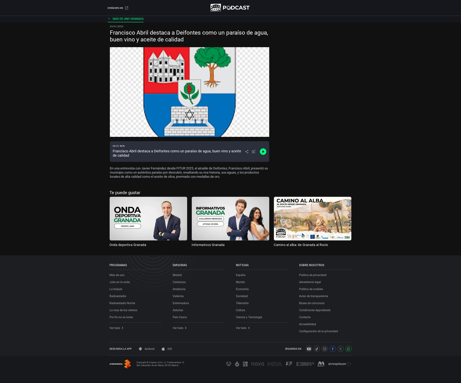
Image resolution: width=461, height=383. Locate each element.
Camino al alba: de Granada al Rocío (301, 245)
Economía (242, 289)
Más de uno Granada (128, 19)
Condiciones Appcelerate (314, 310)
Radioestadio (117, 296)
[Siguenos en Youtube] (309, 349)
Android (149, 349)
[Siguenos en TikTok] (317, 349)
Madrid (177, 275)
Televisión (242, 303)
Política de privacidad (312, 275)
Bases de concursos (312, 303)
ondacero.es (115, 8)
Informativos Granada (208, 245)
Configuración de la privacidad (318, 331)
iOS (169, 349)
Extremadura (181, 303)
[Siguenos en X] (340, 349)
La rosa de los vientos (123, 310)
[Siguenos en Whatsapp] (348, 349)
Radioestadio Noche (122, 303)
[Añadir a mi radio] (253, 151)
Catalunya (179, 282)
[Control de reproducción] (263, 151)
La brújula (115, 289)
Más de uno (116, 275)
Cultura (240, 310)
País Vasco (180, 317)
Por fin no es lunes (121, 317)
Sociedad (242, 296)
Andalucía (179, 289)
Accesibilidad (307, 324)
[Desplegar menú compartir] (246, 151)
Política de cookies (311, 289)
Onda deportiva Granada (127, 245)
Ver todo (114, 328)
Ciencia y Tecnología (249, 317)
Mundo (240, 282)
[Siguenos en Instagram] (325, 349)
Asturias (178, 310)
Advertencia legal (310, 282)
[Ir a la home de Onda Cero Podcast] (230, 8)
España (240, 275)
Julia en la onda (119, 282)
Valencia (178, 296)
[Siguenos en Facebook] (333, 349)
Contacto (305, 317)
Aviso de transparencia (313, 296)
